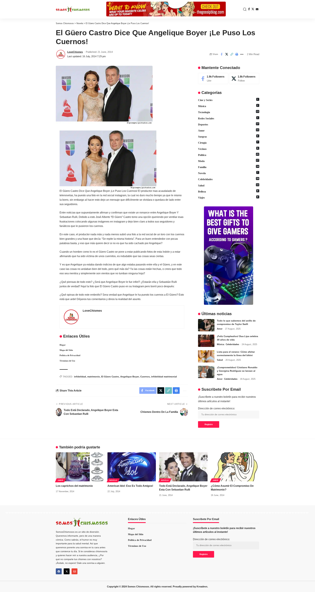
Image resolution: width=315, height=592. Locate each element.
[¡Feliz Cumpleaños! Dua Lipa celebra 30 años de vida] (206, 341)
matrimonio (93, 376)
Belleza (228, 191)
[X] (253, 9)
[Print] (236, 54)
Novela (228, 173)
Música (228, 106)
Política (228, 154)
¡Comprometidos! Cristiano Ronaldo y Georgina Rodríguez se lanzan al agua (237, 371)
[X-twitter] (67, 571)
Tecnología (228, 112)
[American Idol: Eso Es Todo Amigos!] (131, 466)
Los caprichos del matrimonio (74, 485)
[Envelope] (74, 571)
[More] (242, 54)
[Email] (257, 9)
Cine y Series (228, 99)
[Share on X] (226, 54)
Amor (228, 130)
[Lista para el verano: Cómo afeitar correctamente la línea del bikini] (206, 356)
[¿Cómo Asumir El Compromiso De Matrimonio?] (235, 466)
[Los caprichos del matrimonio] (80, 466)
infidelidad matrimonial (164, 376)
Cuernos (145, 376)
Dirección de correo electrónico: (216, 408)
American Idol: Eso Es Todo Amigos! (130, 485)
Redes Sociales (228, 118)
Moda (228, 160)
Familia (228, 167)
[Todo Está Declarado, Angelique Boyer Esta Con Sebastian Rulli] (183, 466)
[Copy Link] (231, 54)
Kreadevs (202, 586)
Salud (228, 185)
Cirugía (228, 142)
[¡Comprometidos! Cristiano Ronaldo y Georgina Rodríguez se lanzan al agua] (206, 372)
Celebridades (228, 179)
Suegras (228, 136)
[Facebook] (249, 9)
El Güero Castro (110, 376)
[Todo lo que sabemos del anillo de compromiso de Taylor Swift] (206, 325)
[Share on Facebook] (221, 54)
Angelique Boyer (129, 376)
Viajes (228, 197)
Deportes (228, 124)
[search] (244, 9)
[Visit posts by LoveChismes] (61, 54)
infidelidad (80, 376)
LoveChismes (75, 51)
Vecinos (228, 148)
